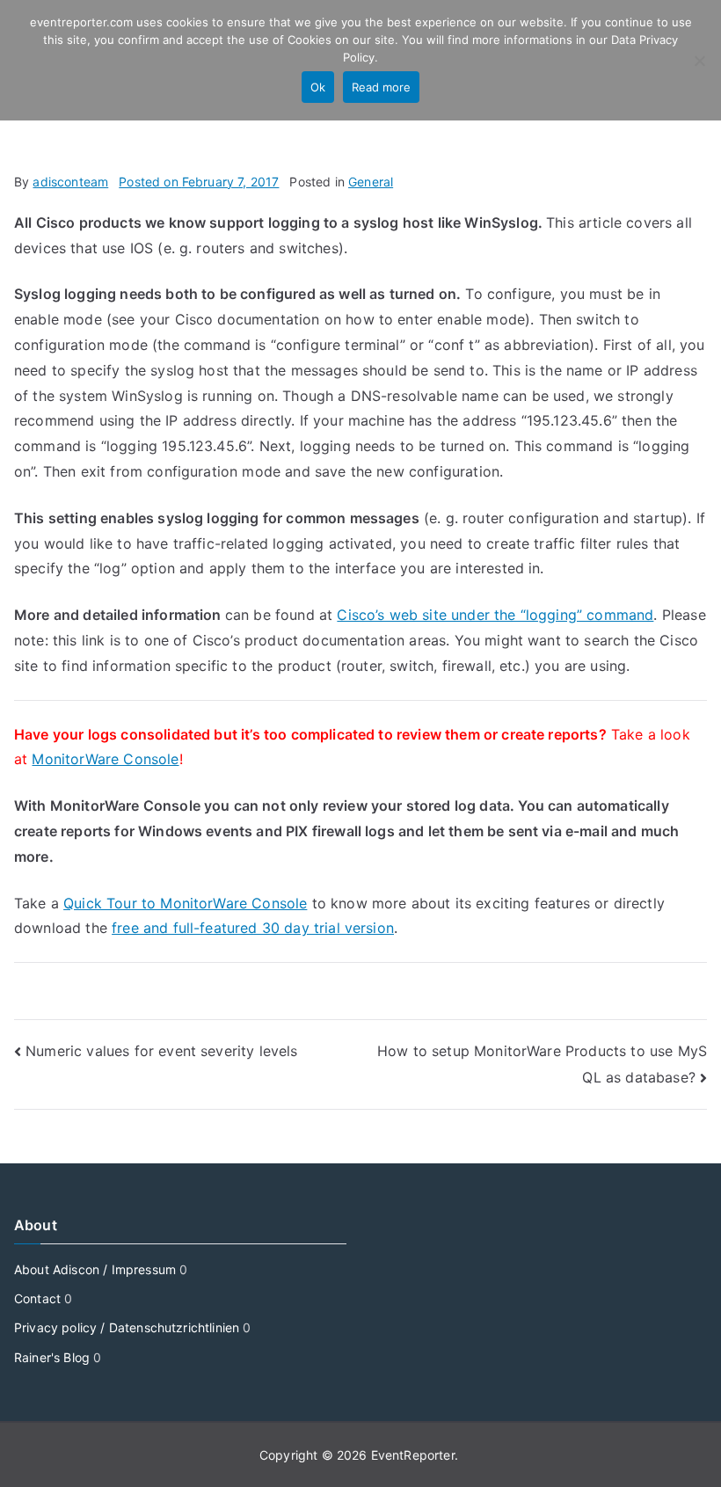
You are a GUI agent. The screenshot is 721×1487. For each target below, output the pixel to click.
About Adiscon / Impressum (95, 1269)
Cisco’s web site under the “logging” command (495, 614)
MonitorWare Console (105, 759)
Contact (37, 1298)
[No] (699, 60)
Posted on (199, 181)
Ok (317, 87)
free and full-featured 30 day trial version (253, 928)
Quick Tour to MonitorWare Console (185, 903)
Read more (381, 87)
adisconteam (70, 181)
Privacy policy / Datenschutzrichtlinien (126, 1327)
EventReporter (413, 1454)
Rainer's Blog (52, 1357)
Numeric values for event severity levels (161, 1051)
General (370, 181)
